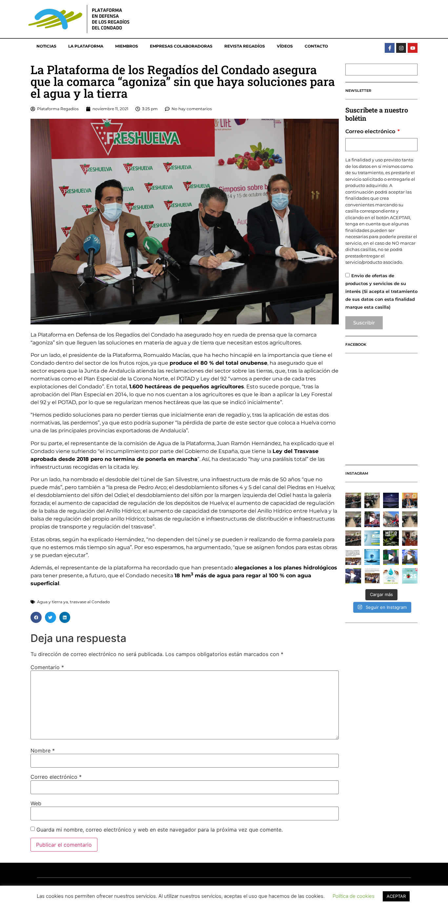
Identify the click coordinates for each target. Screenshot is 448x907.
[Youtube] (412, 48)
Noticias (46, 46)
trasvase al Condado (90, 601)
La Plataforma (85, 46)
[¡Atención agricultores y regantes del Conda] (391, 576)
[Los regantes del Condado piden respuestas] (391, 557)
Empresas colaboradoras (181, 46)
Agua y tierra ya (52, 601)
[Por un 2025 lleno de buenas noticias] (410, 576)
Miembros (126, 46)
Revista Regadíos (244, 46)
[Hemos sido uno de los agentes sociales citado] (410, 500)
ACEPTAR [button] (396, 896)
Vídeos (285, 46)
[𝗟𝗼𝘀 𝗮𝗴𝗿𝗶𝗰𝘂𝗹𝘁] (353, 500)
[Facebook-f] (390, 48)
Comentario (47, 667)
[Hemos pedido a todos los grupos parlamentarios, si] (372, 519)
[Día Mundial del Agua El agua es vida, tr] (372, 557)
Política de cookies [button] (354, 896)
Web (36, 803)
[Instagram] (401, 48)
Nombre (43, 750)
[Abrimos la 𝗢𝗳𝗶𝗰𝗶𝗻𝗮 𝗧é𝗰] (353, 519)
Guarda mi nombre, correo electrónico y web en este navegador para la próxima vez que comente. (159, 829)
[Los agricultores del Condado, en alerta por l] (410, 557)
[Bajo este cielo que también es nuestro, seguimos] (391, 500)
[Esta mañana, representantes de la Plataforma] (410, 538)
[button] (36, 617)
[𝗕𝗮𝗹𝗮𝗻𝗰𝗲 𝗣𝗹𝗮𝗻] (372, 500)
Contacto (316, 46)
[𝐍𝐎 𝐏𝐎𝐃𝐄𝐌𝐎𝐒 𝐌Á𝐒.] (353, 538)
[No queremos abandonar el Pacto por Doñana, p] (353, 557)
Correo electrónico (56, 776)
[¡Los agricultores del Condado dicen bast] (372, 576)
